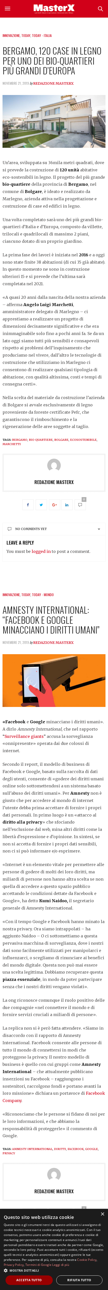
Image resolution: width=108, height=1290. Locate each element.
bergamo (19, 440)
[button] (54, 1270)
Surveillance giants (24, 736)
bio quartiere (41, 440)
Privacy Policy (14, 1265)
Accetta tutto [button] (29, 1280)
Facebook (76, 1149)
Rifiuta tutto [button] (79, 1280)
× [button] (102, 1214)
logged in (41, 551)
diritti (60, 1149)
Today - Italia (42, 35)
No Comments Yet (31, 529)
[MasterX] (54, 9)
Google (91, 1149)
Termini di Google (38, 1265)
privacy (9, 1153)
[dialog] (54, 1249)
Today (25, 35)
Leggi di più (60, 1265)
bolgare (61, 440)
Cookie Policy (86, 1260)
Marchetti (12, 444)
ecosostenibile (83, 440)
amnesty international (32, 1149)
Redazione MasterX (53, 83)
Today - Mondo (43, 594)
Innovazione (11, 35)
